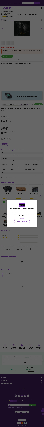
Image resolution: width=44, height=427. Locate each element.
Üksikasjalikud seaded (22, 221)
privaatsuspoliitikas (26, 214)
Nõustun (22, 218)
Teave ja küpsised (22, 224)
